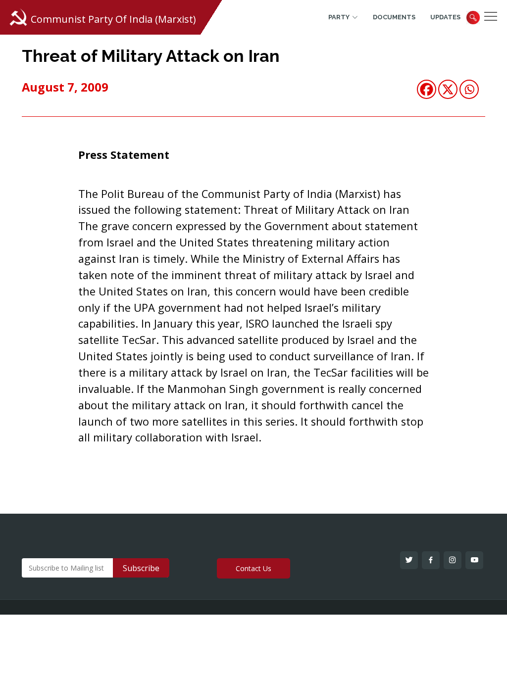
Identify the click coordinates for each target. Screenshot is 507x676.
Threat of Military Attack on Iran (151, 56)
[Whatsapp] (469, 89)
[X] (447, 89)
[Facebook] (426, 89)
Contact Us (253, 568)
